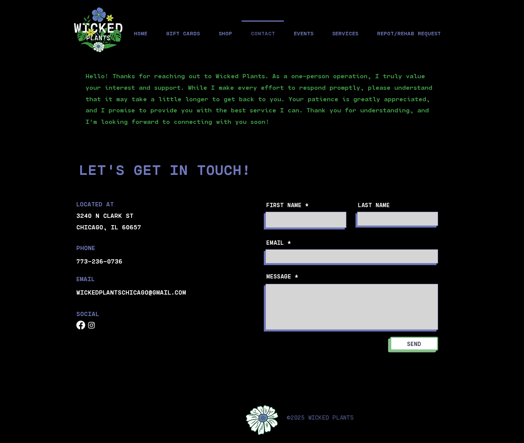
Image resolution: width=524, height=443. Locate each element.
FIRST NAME (284, 205)
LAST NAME (374, 205)
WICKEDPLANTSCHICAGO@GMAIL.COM (131, 292)
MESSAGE (278, 276)
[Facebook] (80, 325)
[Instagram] (91, 325)
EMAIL (275, 242)
